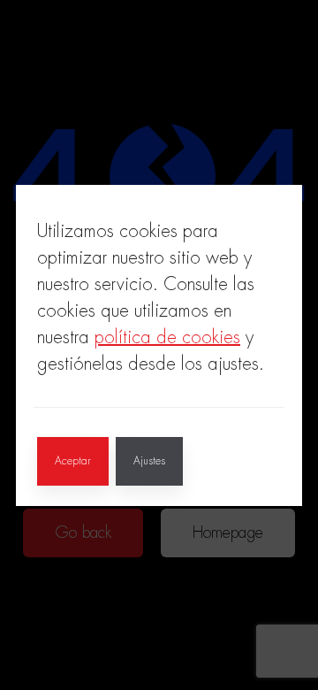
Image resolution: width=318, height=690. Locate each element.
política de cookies (167, 337)
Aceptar (73, 461)
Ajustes (149, 461)
